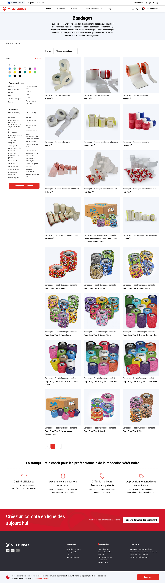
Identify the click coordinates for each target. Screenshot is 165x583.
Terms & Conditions (105, 557)
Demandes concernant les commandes (143, 552)
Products (60, 8)
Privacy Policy (103, 562)
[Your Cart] (143, 9)
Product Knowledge (104, 552)
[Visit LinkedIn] (157, 3)
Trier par (48, 51)
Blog (109, 8)
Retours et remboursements (139, 557)
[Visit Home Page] (14, 9)
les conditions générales (41, 578)
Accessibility (102, 560)
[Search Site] (132, 9)
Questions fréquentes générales (141, 549)
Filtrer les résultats (24, 185)
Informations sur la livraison (139, 554)
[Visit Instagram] (150, 3)
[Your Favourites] (137, 9)
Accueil (8, 44)
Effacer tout (37, 58)
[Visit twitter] (153, 3)
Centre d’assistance (92, 8)
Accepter (148, 577)
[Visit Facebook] (146, 3)
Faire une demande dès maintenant (141, 520)
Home (48, 8)
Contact (74, 8)
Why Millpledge (103, 549)
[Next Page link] (63, 446)
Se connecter (152, 8)
